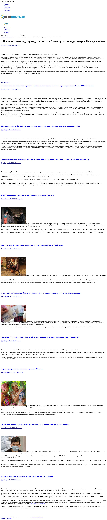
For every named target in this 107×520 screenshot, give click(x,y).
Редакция (6, 8)
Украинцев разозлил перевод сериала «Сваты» (22, 369)
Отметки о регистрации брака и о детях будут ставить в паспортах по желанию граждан (41, 293)
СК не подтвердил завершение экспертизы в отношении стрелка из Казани (35, 424)
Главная (6, 4)
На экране (7, 29)
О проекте (7, 10)
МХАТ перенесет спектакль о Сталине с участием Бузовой (27, 195)
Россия (8, 82)
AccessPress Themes (37, 517)
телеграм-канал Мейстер (38, 503)
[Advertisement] (53, 49)
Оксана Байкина (5, 199)
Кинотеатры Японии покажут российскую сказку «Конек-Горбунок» (32, 245)
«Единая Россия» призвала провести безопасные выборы (27, 476)
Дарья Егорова (5, 45)
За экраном (7, 28)
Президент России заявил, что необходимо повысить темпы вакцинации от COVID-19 (40, 337)
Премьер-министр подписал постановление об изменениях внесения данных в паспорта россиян (45, 159)
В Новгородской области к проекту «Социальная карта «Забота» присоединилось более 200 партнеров (47, 86)
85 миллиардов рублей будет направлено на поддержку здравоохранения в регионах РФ (40, 126)
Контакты (7, 7)
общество (3, 82)
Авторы (6, 5)
